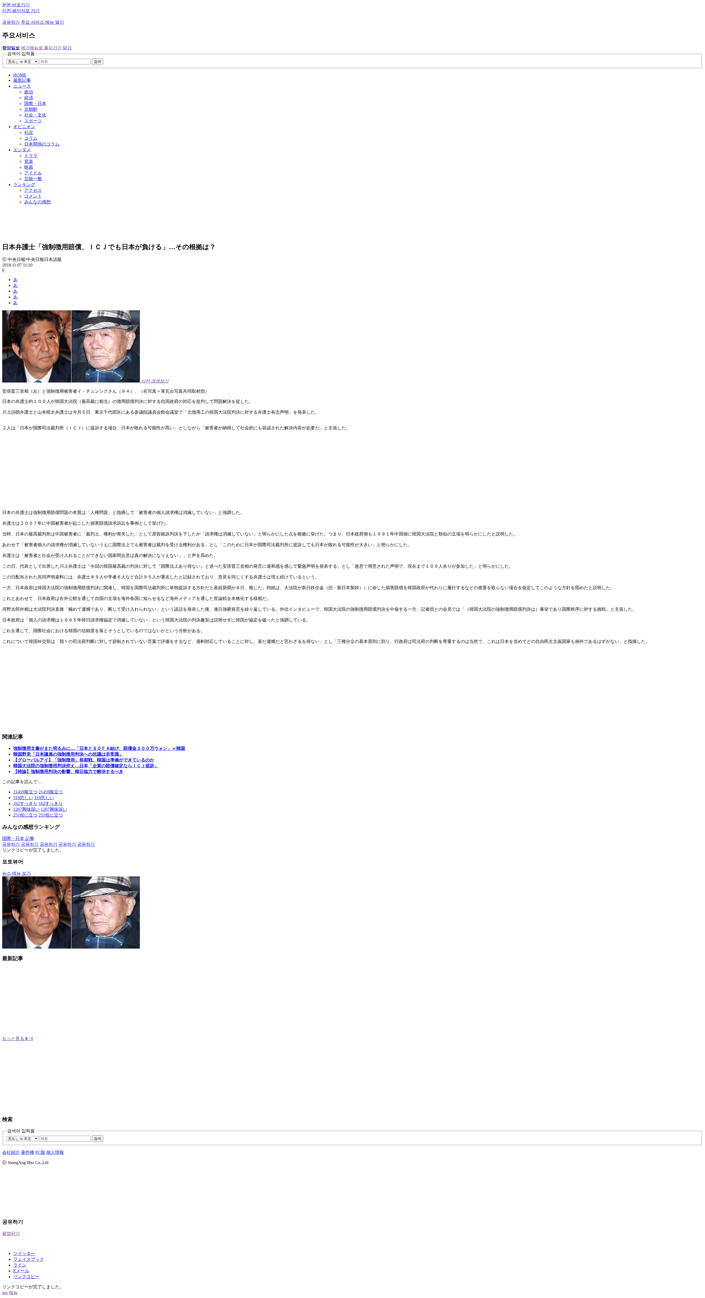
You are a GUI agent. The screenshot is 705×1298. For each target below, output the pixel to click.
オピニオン (24, 126)
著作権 (27, 1152)
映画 (28, 167)
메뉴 (13, 1292)
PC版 (40, 1152)
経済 (28, 97)
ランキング (24, 184)
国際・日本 (35, 103)
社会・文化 (35, 115)
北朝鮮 (30, 109)
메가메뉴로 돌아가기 (41, 47)
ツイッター (24, 1253)
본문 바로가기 (16, 4)
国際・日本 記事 (18, 838)
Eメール (21, 1271)
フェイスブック (28, 1259)
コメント (33, 196)
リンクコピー (26, 1276)
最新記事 (22, 80)
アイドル (33, 173)
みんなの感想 (37, 202)
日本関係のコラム (41, 144)
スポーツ (33, 121)
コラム (30, 138)
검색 (97, 62)
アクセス (33, 190)
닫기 (67, 47)
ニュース (22, 86)
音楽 (28, 161)
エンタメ (22, 149)
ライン (19, 1265)
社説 (28, 132)
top (5, 1292)
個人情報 (55, 1152)
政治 (28, 92)
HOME (19, 75)
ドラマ (30, 155)
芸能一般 (33, 178)
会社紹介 (11, 1152)
